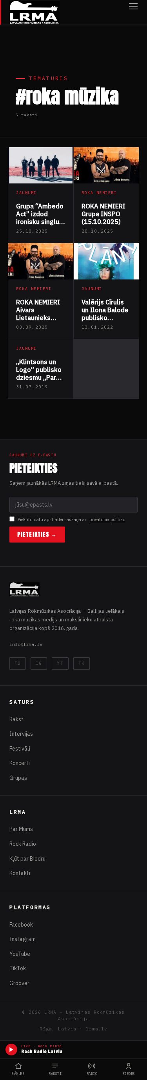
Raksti (17, 719)
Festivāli (19, 748)
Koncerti (19, 763)
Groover (19, 983)
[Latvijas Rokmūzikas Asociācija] (34, 12)
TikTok (17, 968)
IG (39, 663)
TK (81, 663)
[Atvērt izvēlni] (133, 12)
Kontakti (19, 873)
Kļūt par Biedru (27, 858)
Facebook (21, 924)
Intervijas (21, 733)
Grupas (18, 777)
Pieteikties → (37, 534)
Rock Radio (22, 843)
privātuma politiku (107, 519)
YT (60, 663)
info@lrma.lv (25, 644)
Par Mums (21, 829)
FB (18, 663)
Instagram (22, 939)
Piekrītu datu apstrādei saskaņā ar (71, 519)
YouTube (19, 953)
